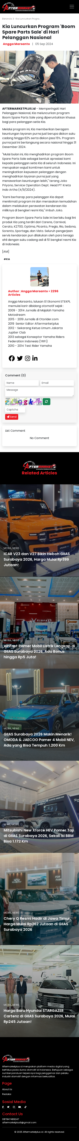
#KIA (7, 259)
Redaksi (6, 1094)
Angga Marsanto (16, 44)
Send (13, 417)
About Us (7, 1089)
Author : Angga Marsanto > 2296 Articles (33, 293)
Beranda (7, 18)
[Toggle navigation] (72, 6)
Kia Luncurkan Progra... (28, 18)
